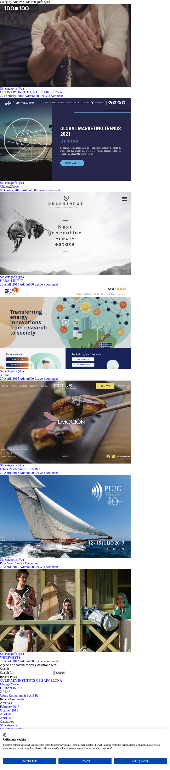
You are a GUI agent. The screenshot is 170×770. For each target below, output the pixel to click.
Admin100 (32, 96)
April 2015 (7, 714)
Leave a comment (51, 96)
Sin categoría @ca (12, 88)
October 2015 (9, 710)
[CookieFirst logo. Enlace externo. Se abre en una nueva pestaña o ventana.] (4, 735)
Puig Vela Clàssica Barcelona (19, 563)
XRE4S (5, 375)
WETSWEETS (10, 657)
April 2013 (7, 718)
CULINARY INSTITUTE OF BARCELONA (31, 92)
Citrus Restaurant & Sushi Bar (20, 469)
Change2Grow (9, 186)
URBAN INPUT (11, 280)
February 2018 (9, 706)
